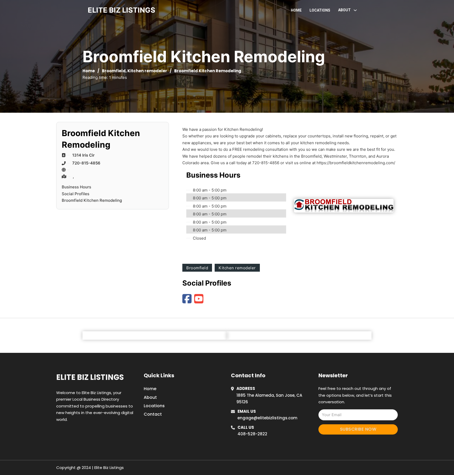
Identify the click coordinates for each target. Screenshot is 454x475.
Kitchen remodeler (147, 71)
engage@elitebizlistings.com (267, 418)
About (150, 397)
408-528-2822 (252, 434)
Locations (319, 10)
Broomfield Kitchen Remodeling (92, 200)
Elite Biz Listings (90, 377)
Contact (153, 414)
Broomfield (114, 71)
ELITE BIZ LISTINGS (121, 10)
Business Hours (76, 186)
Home (296, 10)
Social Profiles (75, 193)
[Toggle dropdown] (355, 10)
